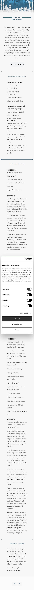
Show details (24, 313)
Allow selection (17, 324)
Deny (17, 330)
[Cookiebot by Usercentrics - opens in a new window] (24, 259)
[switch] (29, 294)
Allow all (17, 319)
